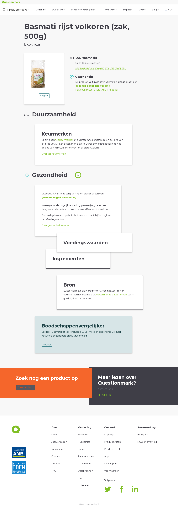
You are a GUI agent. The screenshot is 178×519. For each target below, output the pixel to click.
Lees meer (104, 395)
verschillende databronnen (111, 294)
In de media (84, 463)
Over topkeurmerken (54, 154)
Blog (154, 9)
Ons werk (110, 9)
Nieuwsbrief (58, 449)
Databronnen (85, 471)
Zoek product (25, 387)
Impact (127, 9)
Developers (110, 463)
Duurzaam (57, 9)
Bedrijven (142, 434)
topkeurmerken (64, 140)
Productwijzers (112, 442)
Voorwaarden (111, 471)
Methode (83, 434)
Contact (55, 456)
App (106, 456)
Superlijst (109, 434)
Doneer (55, 463)
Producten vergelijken (82, 9)
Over (141, 9)
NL (169, 9)
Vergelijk (44, 95)
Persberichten (86, 456)
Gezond (40, 9)
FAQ (53, 471)
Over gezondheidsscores (55, 225)
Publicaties (84, 442)
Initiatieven (84, 485)
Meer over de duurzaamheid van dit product (99, 68)
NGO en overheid (147, 442)
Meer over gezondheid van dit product (96, 90)
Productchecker (18, 9)
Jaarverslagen (59, 442)
